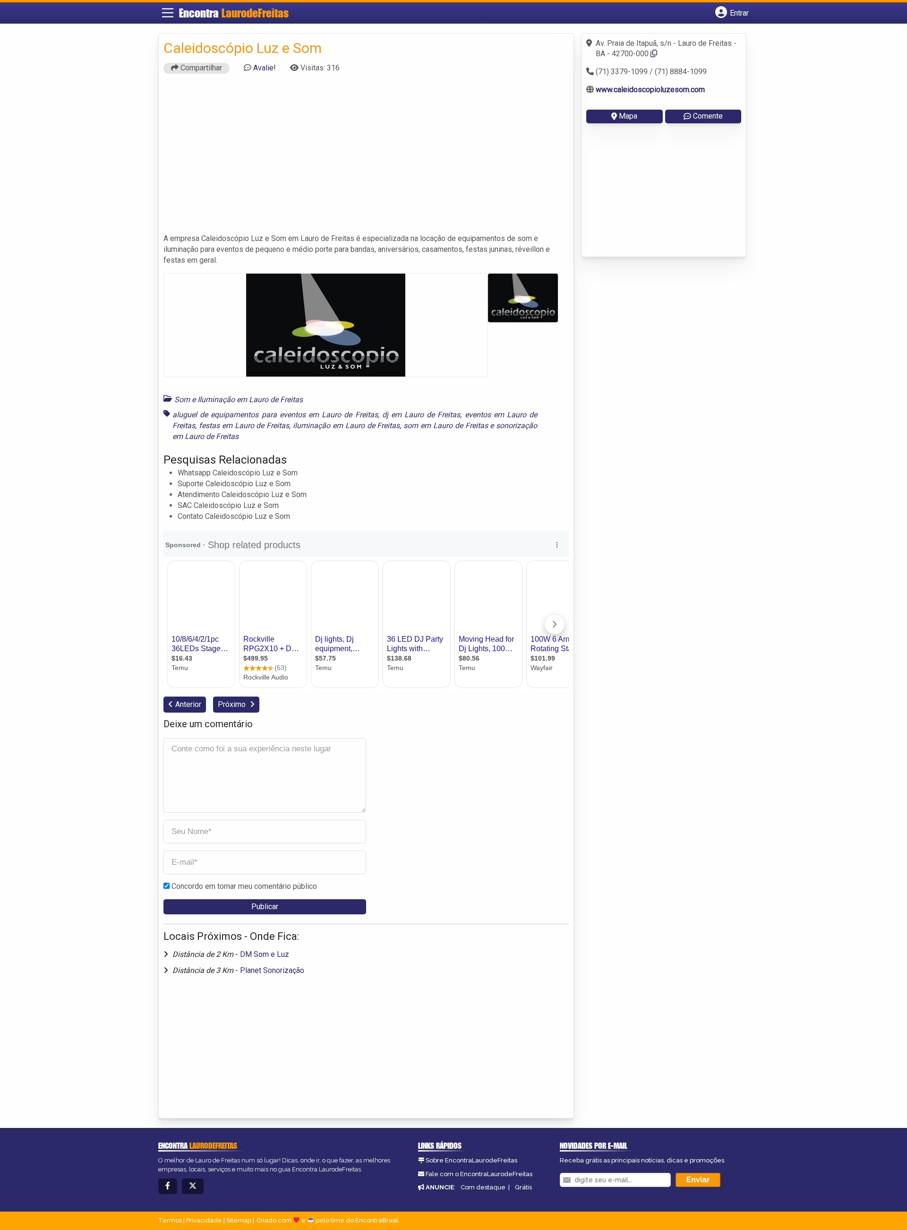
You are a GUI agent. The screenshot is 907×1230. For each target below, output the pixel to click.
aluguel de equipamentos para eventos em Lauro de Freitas (275, 414)
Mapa (628, 116)
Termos (170, 1220)
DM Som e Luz (264, 954)
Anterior (188, 704)
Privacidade (204, 1220)
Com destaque (483, 1187)
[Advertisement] (366, 158)
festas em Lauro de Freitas (244, 425)
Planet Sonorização (272, 970)
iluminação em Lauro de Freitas (346, 425)
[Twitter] (193, 1186)
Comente (708, 116)
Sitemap (238, 1220)
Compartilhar (200, 67)
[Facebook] (167, 1186)
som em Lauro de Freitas (445, 425)
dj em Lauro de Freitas (421, 414)
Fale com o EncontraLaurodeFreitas (479, 1174)
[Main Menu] (167, 12)
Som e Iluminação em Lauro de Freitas (238, 399)
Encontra (234, 13)
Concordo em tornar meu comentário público (244, 886)
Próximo (233, 704)
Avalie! (264, 67)
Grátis (523, 1187)
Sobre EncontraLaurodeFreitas (471, 1160)
